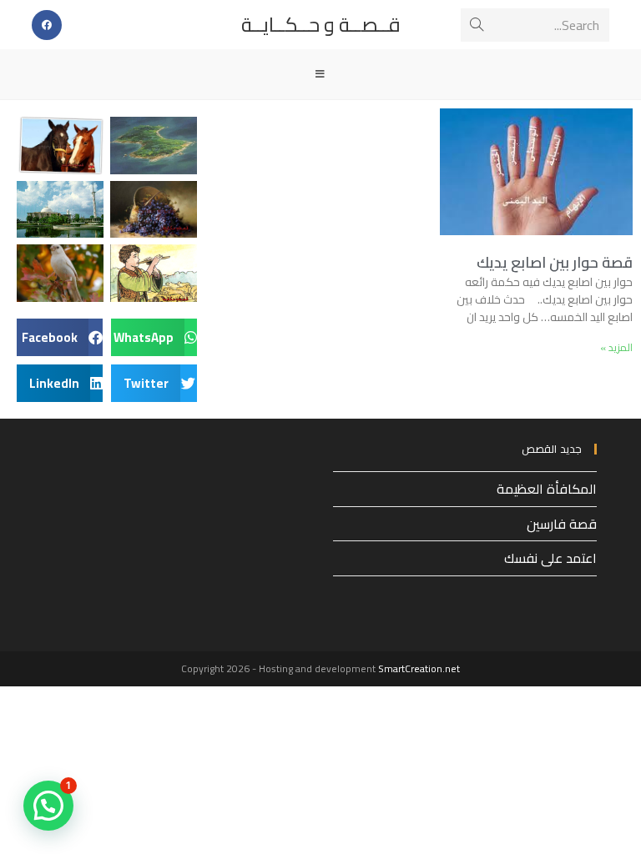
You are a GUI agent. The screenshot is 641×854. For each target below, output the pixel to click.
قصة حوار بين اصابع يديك (555, 262)
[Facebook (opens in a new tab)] (47, 25)
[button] (154, 337)
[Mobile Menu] (320, 74)
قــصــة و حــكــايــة (321, 24)
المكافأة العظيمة (547, 488)
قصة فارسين (562, 523)
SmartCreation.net (419, 668)
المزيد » (616, 347)
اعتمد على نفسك (550, 557)
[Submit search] (476, 25)
